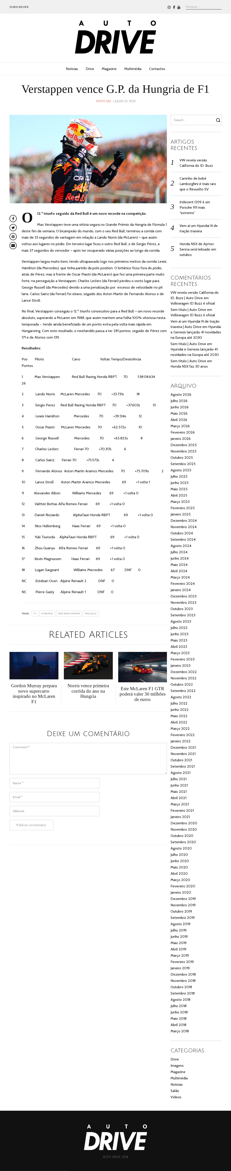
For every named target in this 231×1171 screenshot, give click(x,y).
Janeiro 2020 (181, 892)
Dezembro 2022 (184, 672)
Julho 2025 (179, 476)
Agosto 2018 (180, 999)
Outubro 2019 (181, 911)
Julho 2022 (179, 703)
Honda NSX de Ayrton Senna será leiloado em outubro (198, 249)
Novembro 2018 (183, 981)
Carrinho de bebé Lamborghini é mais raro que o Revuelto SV (198, 183)
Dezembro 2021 (183, 747)
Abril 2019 (178, 949)
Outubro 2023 (182, 609)
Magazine (109, 69)
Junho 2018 (179, 1012)
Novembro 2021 (183, 754)
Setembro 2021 (183, 766)
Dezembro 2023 (183, 596)
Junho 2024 (180, 558)
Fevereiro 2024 (183, 583)
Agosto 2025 (181, 470)
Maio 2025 (179, 489)
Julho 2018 (179, 1006)
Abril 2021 (178, 798)
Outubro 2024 (182, 533)
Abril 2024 (179, 571)
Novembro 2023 (183, 602)
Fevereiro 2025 (183, 508)
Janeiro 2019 (180, 968)
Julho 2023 (179, 628)
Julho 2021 (179, 779)
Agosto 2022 (181, 697)
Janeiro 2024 (181, 590)
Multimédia (132, 69)
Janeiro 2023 (180, 665)
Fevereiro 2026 (183, 432)
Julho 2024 (179, 552)
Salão (175, 1091)
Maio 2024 (179, 565)
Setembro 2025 (183, 464)
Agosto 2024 (181, 546)
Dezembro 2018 (183, 974)
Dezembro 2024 (184, 520)
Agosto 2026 (181, 394)
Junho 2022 (180, 710)
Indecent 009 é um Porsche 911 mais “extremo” (195, 207)
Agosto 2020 (181, 848)
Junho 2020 (180, 861)
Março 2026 (180, 426)
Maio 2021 (179, 791)
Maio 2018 (179, 1018)
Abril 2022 (179, 722)
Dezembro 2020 (184, 823)
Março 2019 (180, 955)
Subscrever (19, 7)
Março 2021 (180, 804)
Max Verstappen (69, 613)
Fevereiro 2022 (183, 735)
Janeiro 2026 (181, 438)
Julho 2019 (179, 930)
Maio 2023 (179, 640)
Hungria (47, 613)
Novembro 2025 (183, 451)
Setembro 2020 (183, 842)
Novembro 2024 (183, 527)
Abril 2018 (178, 1025)
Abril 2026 (179, 420)
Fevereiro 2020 (183, 886)
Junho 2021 (179, 785)
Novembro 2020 (184, 829)
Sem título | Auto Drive (188, 309)
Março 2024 (180, 577)
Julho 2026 (179, 401)
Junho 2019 (179, 936)
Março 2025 (180, 502)
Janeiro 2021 (180, 817)
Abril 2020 (179, 873)
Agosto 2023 (181, 621)
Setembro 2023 (183, 615)
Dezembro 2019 (183, 899)
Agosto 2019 (180, 924)
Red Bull (91, 613)
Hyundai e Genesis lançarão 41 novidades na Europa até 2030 (196, 332)
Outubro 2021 (181, 760)
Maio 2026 (179, 413)
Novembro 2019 (183, 905)
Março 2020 (180, 880)
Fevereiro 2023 (182, 659)
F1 (35, 613)
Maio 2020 (179, 867)
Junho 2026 (180, 407)
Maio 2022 (179, 716)
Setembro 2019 (183, 918)
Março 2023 (180, 653)
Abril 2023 (179, 646)
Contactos (157, 69)
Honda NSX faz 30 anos (189, 366)
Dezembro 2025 (184, 445)
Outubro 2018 (181, 987)
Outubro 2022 (182, 684)
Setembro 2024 (183, 539)
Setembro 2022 (183, 691)
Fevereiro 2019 (182, 962)
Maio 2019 (179, 943)
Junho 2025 (180, 483)
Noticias (72, 69)
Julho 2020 (179, 854)
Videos (176, 1097)
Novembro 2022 (183, 678)
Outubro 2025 (182, 457)
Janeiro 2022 (181, 741)
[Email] (13, 245)
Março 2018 (180, 1031)
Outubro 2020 (182, 836)
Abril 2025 (179, 495)
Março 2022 (180, 728)
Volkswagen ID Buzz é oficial (193, 303)
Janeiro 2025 (181, 514)
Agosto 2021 (180, 773)
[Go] (219, 120)
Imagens (177, 1065)
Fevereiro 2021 (182, 810)
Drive (90, 69)
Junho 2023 (179, 634)
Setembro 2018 (183, 993)
